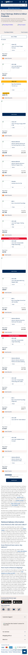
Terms (10, 652)
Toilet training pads (15, 503)
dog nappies (15, 505)
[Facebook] (3, 609)
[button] (14, 617)
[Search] (25, 5)
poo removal (20, 497)
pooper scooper (20, 500)
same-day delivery (22, 551)
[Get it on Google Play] (6, 602)
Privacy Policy (4, 652)
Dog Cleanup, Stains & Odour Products (14, 10)
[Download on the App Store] (17, 602)
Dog (4, 10)
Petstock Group (17, 652)
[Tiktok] (19, 609)
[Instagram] (8, 609)
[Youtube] (13, 609)
